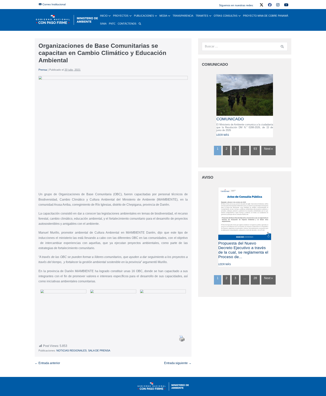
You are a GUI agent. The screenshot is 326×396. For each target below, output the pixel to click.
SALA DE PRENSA (99, 350)
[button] (140, 24)
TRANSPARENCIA (183, 15)
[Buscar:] (245, 46)
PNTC (112, 23)
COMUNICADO (230, 119)
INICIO (104, 15)
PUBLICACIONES (144, 15)
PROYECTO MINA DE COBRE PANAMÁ (265, 15)
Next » (268, 148)
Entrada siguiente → (177, 363)
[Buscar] (282, 46)
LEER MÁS (222, 135)
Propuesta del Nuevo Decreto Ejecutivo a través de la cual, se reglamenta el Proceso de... (243, 250)
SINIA (103, 23)
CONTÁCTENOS (127, 23)
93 (255, 148)
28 (255, 278)
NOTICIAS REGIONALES (71, 350)
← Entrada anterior (47, 363)
